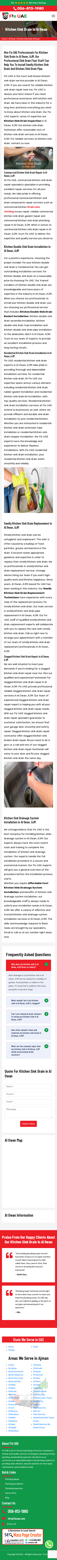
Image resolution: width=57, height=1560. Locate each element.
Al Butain (12, 1395)
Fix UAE (46, 1554)
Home (4, 39)
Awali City (37, 1388)
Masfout (36, 1411)
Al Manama (13, 1411)
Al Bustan (12, 1391)
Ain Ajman (12, 1368)
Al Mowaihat (13, 1414)
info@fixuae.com (16, 1518)
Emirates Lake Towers (42, 1398)
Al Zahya (37, 1381)
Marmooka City (39, 1408)
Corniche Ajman (40, 1391)
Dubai (35, 1347)
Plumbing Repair (12, 1479)
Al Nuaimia (12, 1421)
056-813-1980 (18, 1511)
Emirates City (39, 1395)
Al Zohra (36, 1385)
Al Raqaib (12, 1428)
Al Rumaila (37, 1368)
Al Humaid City (14, 1405)
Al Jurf (11, 1408)
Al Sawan (37, 1372)
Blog (7, 1498)
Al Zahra (36, 1378)
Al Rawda (37, 1365)
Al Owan (12, 39)
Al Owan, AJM (11, 1524)
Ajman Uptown (14, 1381)
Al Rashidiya (13, 1431)
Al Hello (11, 1401)
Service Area (10, 1493)
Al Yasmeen (38, 1375)
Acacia (11, 1365)
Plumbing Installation (14, 1484)
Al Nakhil (11, 1418)
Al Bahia (11, 1388)
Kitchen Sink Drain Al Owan (28, 39)
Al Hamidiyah (13, 1398)
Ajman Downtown (15, 1372)
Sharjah (11, 1350)
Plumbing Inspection (14, 1488)
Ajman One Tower (15, 1378)
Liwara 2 (36, 1405)
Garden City (38, 1401)
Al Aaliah (12, 1385)
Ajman (11, 1347)
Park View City (39, 1414)
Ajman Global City (15, 1375)
